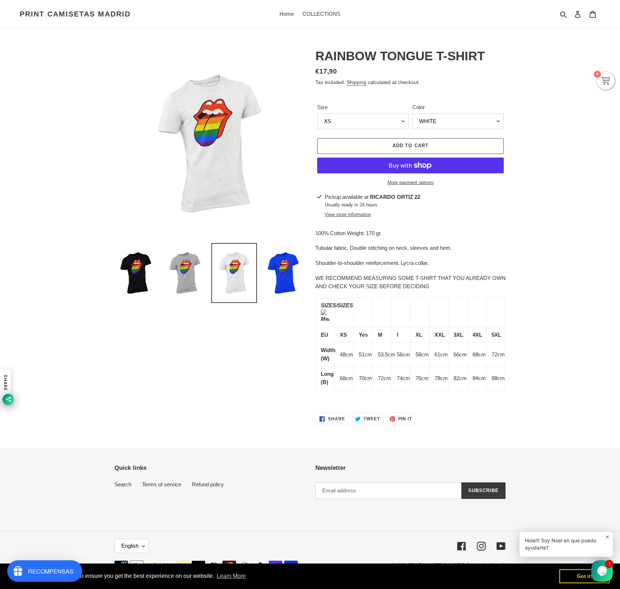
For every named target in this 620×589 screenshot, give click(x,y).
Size (322, 107)
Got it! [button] (584, 576)
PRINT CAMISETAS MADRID (75, 14)
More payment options (411, 182)
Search (122, 484)
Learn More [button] (231, 576)
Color (418, 107)
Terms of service (161, 484)
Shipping (356, 82)
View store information (348, 214)
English (129, 546)
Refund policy (208, 484)
